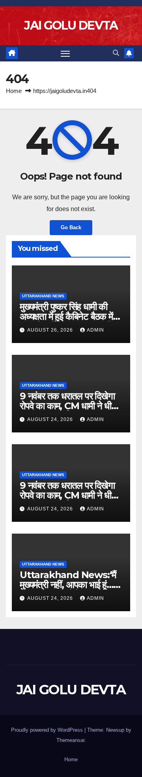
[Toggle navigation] (65, 53)
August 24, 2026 (51, 419)
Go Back (71, 227)
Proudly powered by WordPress (47, 730)
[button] (116, 53)
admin (95, 330)
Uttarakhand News (43, 296)
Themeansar (70, 740)
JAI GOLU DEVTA (71, 25)
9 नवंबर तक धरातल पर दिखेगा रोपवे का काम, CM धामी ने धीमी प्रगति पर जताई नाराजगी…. (69, 405)
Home (14, 90)
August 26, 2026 (51, 330)
